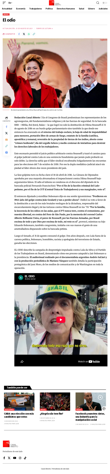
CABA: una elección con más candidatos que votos (19, 415)
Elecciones (9, 409)
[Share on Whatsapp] (29, 34)
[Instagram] (20, 458)
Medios (79, 409)
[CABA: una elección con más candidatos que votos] (19, 401)
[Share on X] (24, 34)
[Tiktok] (25, 458)
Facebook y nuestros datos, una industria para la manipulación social (90, 416)
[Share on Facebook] (19, 34)
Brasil (6, 14)
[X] (9, 458)
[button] (5, 3)
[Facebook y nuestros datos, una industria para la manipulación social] (91, 401)
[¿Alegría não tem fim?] (55, 401)
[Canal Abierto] (55, 3)
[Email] (6, 139)
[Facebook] (4, 458)
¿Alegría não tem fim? (51, 413)
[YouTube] (14, 458)
